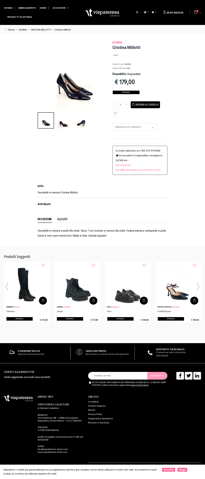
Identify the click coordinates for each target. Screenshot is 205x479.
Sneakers (115, 307)
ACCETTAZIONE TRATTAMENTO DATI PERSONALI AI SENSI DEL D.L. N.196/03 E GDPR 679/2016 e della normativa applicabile (129, 383)
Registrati (157, 375)
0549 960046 (174, 13)
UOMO (43, 7)
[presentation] (42, 61)
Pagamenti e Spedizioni (100, 418)
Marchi (91, 410)
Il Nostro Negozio (97, 405)
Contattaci (124, 165)
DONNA (8, 7)
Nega (182, 469)
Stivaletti (66, 307)
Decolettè (175, 307)
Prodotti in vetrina (19, 17)
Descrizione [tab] (45, 219)
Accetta (169, 469)
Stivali (17, 307)
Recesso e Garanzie (98, 422)
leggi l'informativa (139, 385)
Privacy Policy (95, 414)
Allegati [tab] (62, 219)
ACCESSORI (59, 7)
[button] (137, 12)
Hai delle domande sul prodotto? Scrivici (138, 169)
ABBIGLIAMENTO (27, 7)
